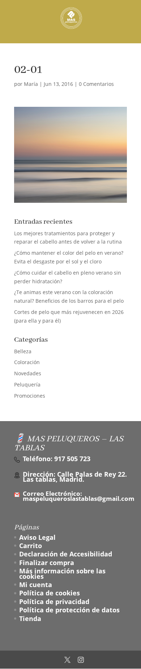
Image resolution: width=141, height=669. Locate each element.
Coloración (27, 362)
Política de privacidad (54, 601)
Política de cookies (49, 593)
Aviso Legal (37, 537)
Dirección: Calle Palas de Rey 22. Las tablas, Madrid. (75, 477)
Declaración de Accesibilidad (65, 554)
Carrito (30, 545)
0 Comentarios (96, 83)
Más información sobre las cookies (62, 573)
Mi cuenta (35, 584)
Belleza (22, 351)
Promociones (29, 395)
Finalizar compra (46, 562)
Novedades (27, 373)
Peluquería (27, 384)
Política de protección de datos (69, 609)
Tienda (30, 618)
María (31, 83)
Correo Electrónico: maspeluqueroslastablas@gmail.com (78, 496)
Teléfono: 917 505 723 (56, 458)
